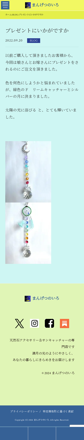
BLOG (34, 40)
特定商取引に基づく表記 (58, 411)
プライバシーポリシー (24, 411)
